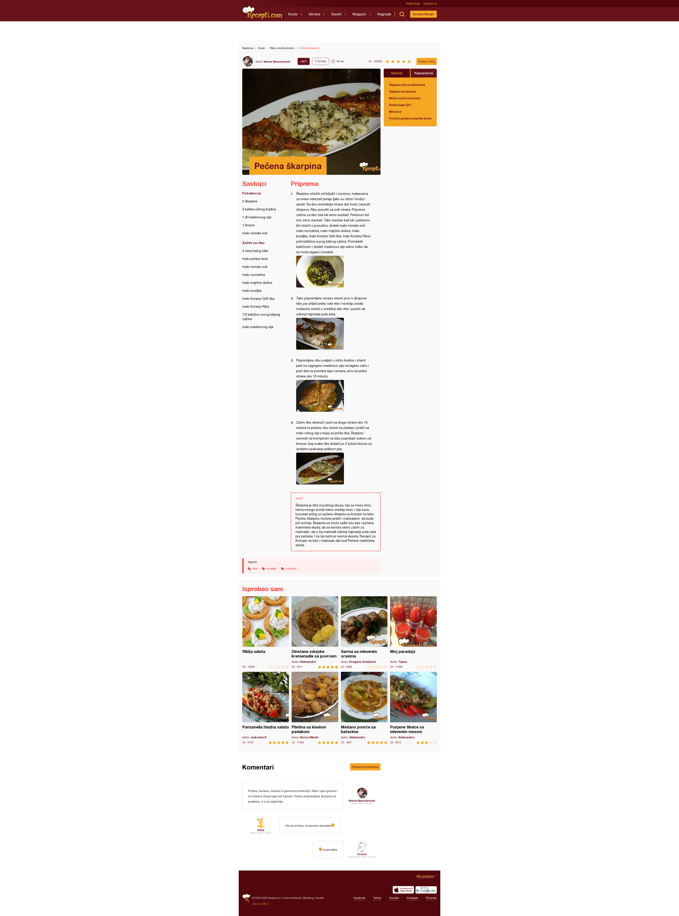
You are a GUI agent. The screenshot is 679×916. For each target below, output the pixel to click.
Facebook (359, 898)
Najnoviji (396, 73)
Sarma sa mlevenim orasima (364, 632)
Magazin (359, 14)
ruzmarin (291, 568)
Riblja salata (265, 632)
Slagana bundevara (402, 91)
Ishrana (314, 14)
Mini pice (395, 111)
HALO (265, 903)
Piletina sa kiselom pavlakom (315, 708)
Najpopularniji (423, 73)
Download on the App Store (403, 890)
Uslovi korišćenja (292, 897)
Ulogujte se (430, 3)
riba (255, 568)
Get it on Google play (426, 890)
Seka (260, 830)
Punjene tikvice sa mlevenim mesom (413, 708)
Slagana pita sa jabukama (407, 84)
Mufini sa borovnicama (404, 98)
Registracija (413, 3)
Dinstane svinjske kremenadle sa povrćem (315, 632)
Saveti (336, 14)
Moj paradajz (413, 632)
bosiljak (271, 568)
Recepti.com (262, 13)
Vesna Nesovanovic (277, 61)
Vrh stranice (425, 876)
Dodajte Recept (423, 14)
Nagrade (384, 14)
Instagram (412, 898)
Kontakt (320, 897)
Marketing (308, 897)
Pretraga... (401, 14)
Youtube (394, 898)
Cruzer (362, 854)
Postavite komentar (365, 766)
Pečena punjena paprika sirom (410, 118)
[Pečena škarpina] (334, 272)
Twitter (377, 898)
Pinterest (431, 898)
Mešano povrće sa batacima (364, 708)
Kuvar (293, 14)
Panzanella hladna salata (265, 708)
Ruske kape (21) (400, 105)
